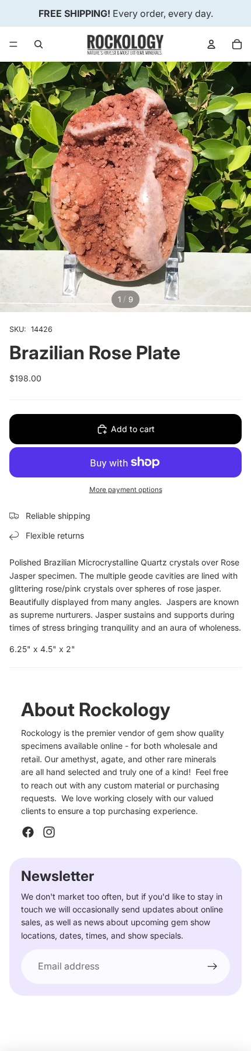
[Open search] (38, 44)
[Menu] (13, 44)
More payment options (125, 490)
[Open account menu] (211, 44)
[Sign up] (212, 966)
